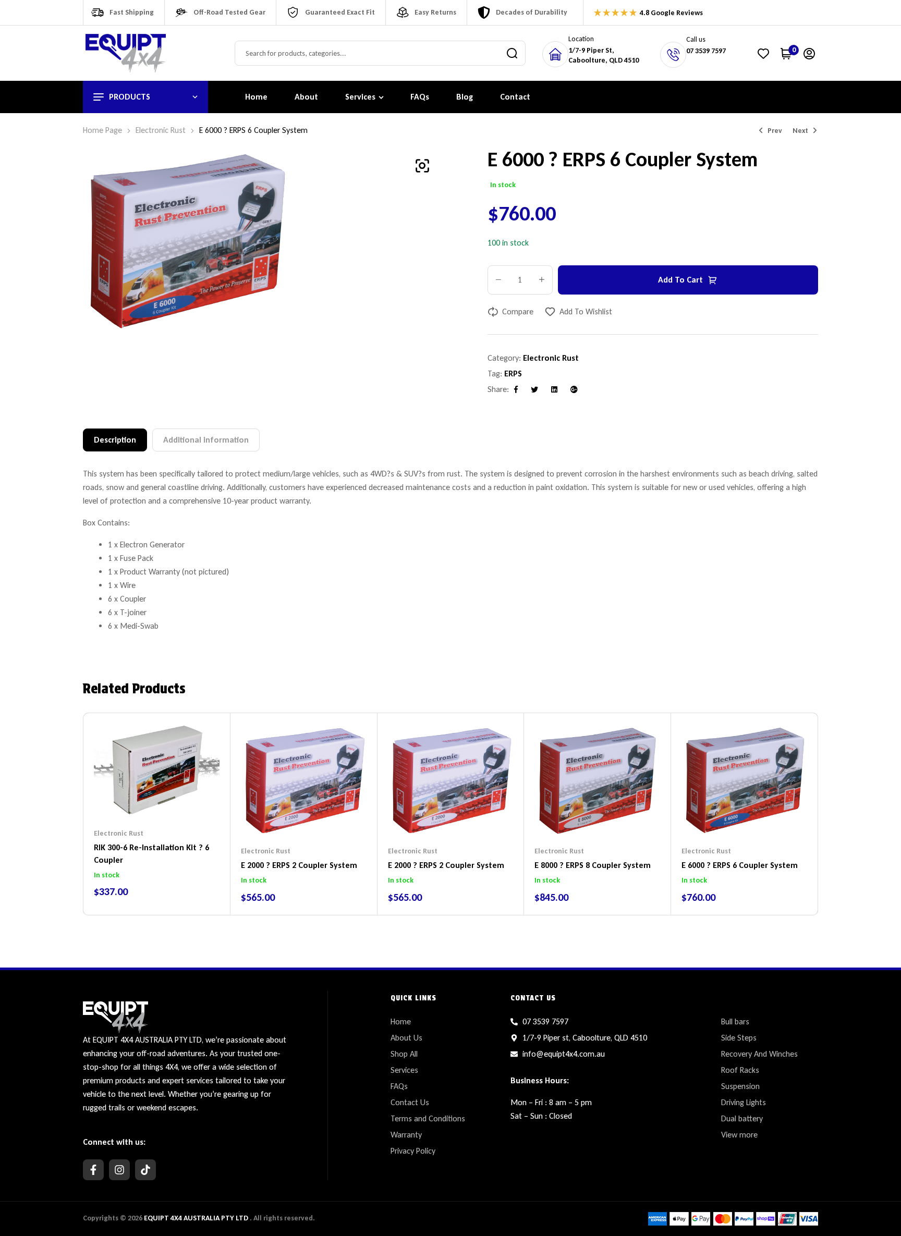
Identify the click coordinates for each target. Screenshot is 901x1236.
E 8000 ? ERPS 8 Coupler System (592, 865)
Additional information (206, 440)
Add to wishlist (585, 311)
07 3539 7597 (706, 50)
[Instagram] (119, 1169)
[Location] (555, 54)
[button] (422, 166)
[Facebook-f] (93, 1169)
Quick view (177, 797)
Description (115, 440)
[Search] (512, 53)
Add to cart (680, 280)
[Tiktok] (145, 1169)
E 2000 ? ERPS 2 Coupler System (299, 865)
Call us (695, 39)
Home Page (102, 130)
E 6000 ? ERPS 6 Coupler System (739, 865)
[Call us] (673, 55)
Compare (517, 311)
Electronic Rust (161, 130)
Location (581, 38)
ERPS (513, 373)
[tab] (115, 440)
